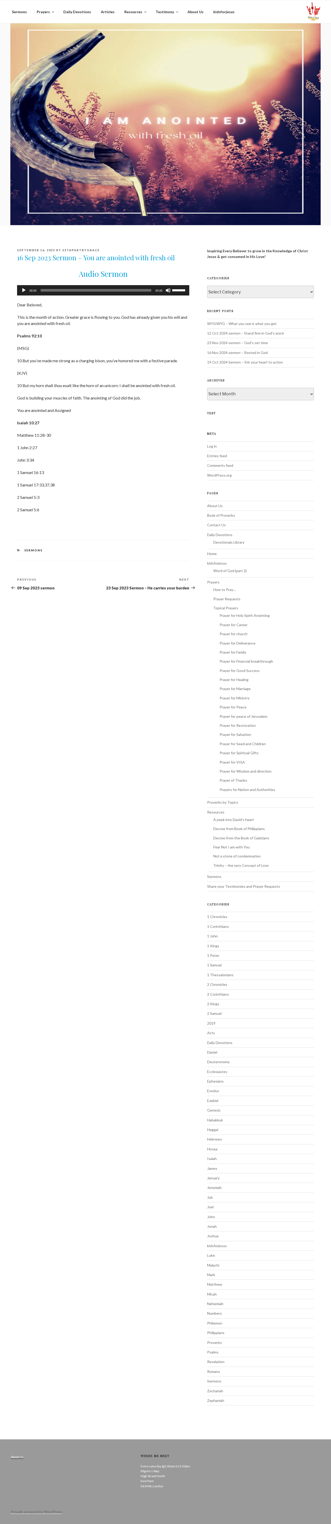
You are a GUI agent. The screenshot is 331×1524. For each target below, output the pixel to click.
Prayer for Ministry (235, 698)
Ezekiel (212, 1100)
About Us (195, 12)
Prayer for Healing (234, 679)
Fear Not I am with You (231, 847)
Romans (213, 1371)
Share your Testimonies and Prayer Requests (243, 886)
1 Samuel (214, 965)
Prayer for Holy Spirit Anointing (245, 615)
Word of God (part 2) (230, 570)
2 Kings (213, 1004)
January (213, 1178)
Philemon (214, 1323)
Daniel (212, 1052)
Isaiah (212, 1158)
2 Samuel (214, 1013)
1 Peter (213, 955)
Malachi (213, 1265)
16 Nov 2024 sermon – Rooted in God (237, 352)
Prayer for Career (233, 625)
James (212, 1168)
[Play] (23, 290)
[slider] (179, 289)
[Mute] (168, 290)
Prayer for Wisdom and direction (246, 771)
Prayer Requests (226, 599)
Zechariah (215, 1391)
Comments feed (220, 465)
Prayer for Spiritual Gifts (239, 753)
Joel (210, 1207)
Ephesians (215, 1081)
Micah (212, 1294)
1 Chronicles (217, 916)
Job (210, 1197)
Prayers (43, 12)
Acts (211, 1033)
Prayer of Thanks (233, 780)
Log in (212, 446)
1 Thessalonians (220, 975)
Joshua (213, 1236)
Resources (133, 12)
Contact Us (216, 525)
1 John (212, 936)
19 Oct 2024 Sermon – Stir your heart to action (245, 362)
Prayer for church (233, 634)
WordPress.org (219, 475)
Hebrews (214, 1139)
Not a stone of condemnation (237, 856)
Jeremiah (214, 1187)
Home (212, 553)
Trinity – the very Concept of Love (241, 865)
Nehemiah (215, 1303)
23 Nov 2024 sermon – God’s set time (237, 343)
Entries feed (217, 456)
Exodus (213, 1091)
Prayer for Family (233, 652)
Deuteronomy (218, 1062)
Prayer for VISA (232, 762)
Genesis (214, 1110)
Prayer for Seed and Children (243, 744)
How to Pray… (224, 589)
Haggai (212, 1129)
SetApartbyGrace (81, 250)
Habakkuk (215, 1120)
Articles (108, 12)
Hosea (212, 1149)
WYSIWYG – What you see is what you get (242, 323)
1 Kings (213, 946)
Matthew (214, 1284)
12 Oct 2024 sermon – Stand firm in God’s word (245, 333)
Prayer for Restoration (238, 725)
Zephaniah (215, 1400)
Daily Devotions (77, 12)
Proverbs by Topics (222, 802)
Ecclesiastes (217, 1071)
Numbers (214, 1313)
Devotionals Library (228, 542)
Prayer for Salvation (235, 734)
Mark (211, 1275)
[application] (103, 290)
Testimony (165, 12)
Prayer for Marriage (235, 688)
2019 (211, 1023)
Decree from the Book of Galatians (241, 838)
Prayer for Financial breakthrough (246, 661)
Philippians (215, 1332)
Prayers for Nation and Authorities (247, 789)
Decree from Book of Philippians (239, 828)
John (211, 1217)
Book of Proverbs (221, 515)
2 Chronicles (217, 984)
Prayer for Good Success (240, 670)
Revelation (215, 1361)
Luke (211, 1255)
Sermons (19, 12)
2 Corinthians (218, 994)
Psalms (213, 1352)
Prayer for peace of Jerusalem (243, 716)
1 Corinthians (218, 926)
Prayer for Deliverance (237, 643)
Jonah (212, 1226)
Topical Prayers (225, 608)
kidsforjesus (224, 12)
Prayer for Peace (233, 707)
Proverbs (214, 1342)
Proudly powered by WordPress (36, 1512)
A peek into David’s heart (233, 819)
